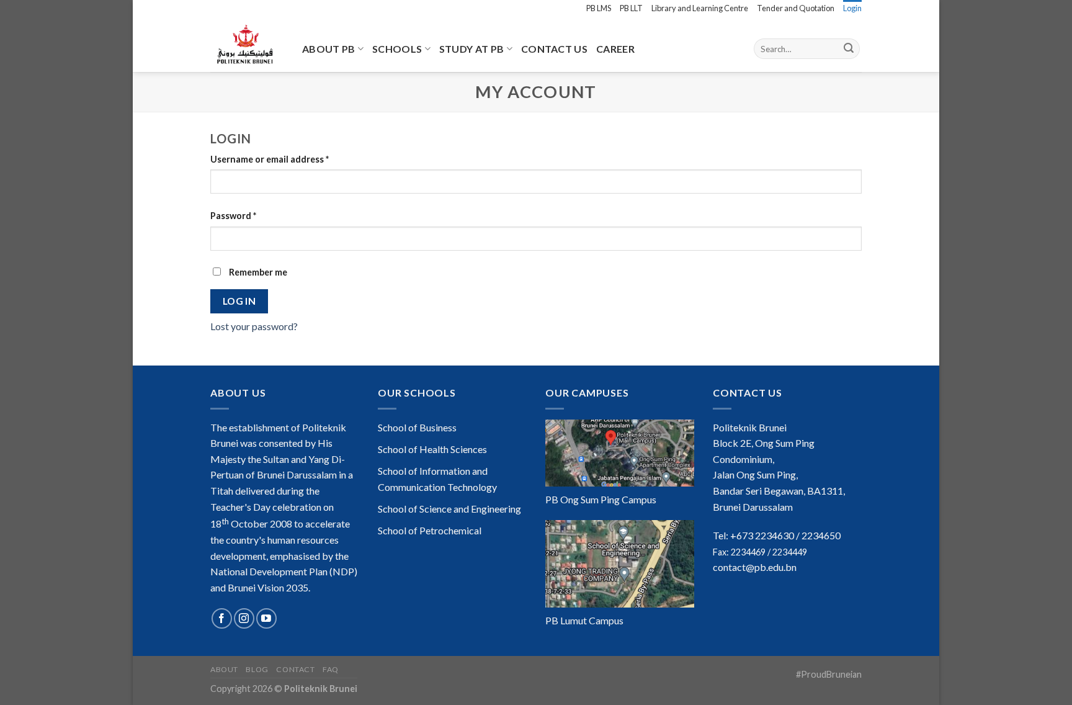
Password (233, 215)
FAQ (331, 669)
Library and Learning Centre (699, 8)
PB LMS (598, 8)
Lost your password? (254, 326)
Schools (397, 49)
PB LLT (631, 8)
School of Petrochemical (429, 530)
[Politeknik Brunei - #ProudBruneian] (247, 44)
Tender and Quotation (795, 8)
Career (615, 49)
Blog (257, 669)
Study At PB (471, 49)
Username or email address (269, 159)
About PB (328, 49)
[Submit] (848, 49)
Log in (239, 301)
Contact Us (554, 49)
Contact (295, 669)
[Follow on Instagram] (244, 618)
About (224, 669)
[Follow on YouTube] (266, 618)
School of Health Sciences (432, 449)
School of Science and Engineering (449, 508)
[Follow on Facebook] (222, 618)
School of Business (417, 427)
